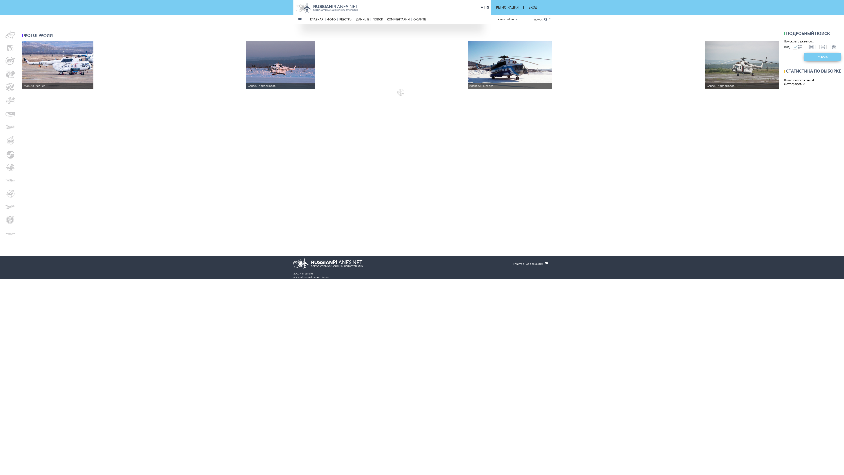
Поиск (539, 19)
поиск (378, 19)
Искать (822, 56)
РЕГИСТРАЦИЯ (507, 7)
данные (362, 19)
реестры (345, 19)
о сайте (419, 19)
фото (331, 19)
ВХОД (533, 7)
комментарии (398, 19)
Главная (317, 19)
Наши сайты (506, 19)
